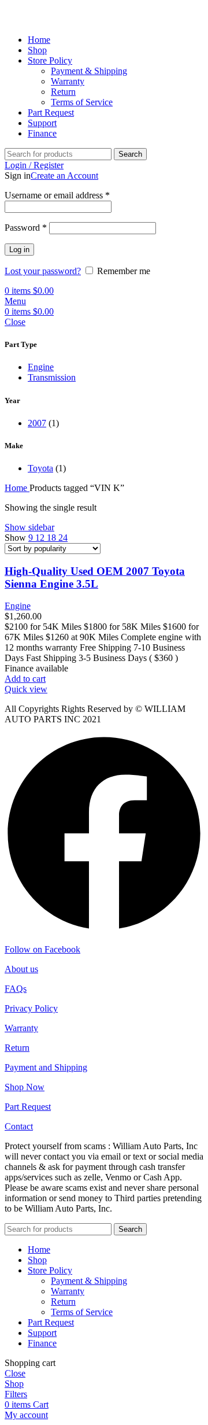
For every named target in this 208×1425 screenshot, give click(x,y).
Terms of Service (82, 102)
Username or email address (57, 195)
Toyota (40, 468)
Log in (19, 249)
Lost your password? (43, 271)
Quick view (26, 689)
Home (17, 488)
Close (15, 322)
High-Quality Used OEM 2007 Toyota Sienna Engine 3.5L (95, 577)
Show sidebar (29, 527)
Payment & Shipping (89, 71)
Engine (41, 367)
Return (63, 92)
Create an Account (64, 175)
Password (26, 227)
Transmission (52, 377)
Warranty (67, 81)
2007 (37, 423)
